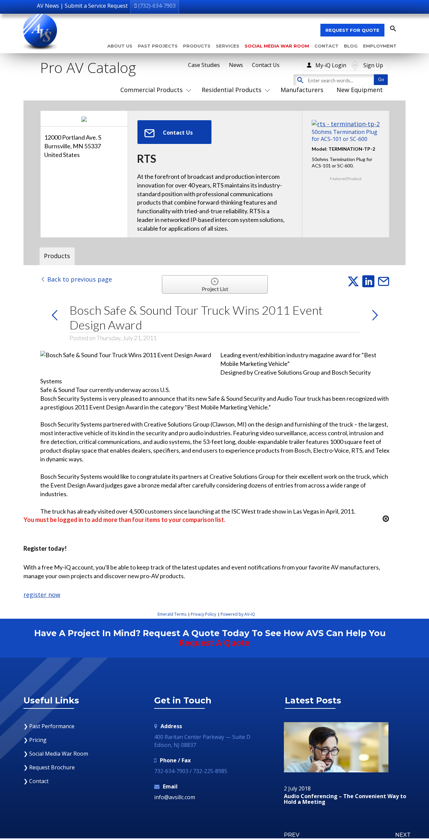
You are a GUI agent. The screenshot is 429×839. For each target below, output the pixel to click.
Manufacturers (302, 90)
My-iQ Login (330, 65)
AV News (48, 5)
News (236, 65)
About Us (119, 46)
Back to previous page (79, 279)
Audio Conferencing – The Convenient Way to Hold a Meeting (345, 799)
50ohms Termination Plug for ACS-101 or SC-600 (344, 135)
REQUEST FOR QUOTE (352, 30)
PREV (291, 835)
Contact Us (266, 65)
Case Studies (204, 65)
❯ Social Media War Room (55, 753)
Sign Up (373, 65)
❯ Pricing (35, 740)
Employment (379, 46)
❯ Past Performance (48, 726)
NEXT (403, 835)
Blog (351, 46)
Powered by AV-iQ (238, 614)
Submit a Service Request (96, 5)
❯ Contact (36, 781)
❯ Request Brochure (49, 767)
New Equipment (359, 90)
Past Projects (158, 46)
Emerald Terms (172, 614)
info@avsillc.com (174, 797)
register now (41, 595)
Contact (326, 46)
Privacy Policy (203, 614)
